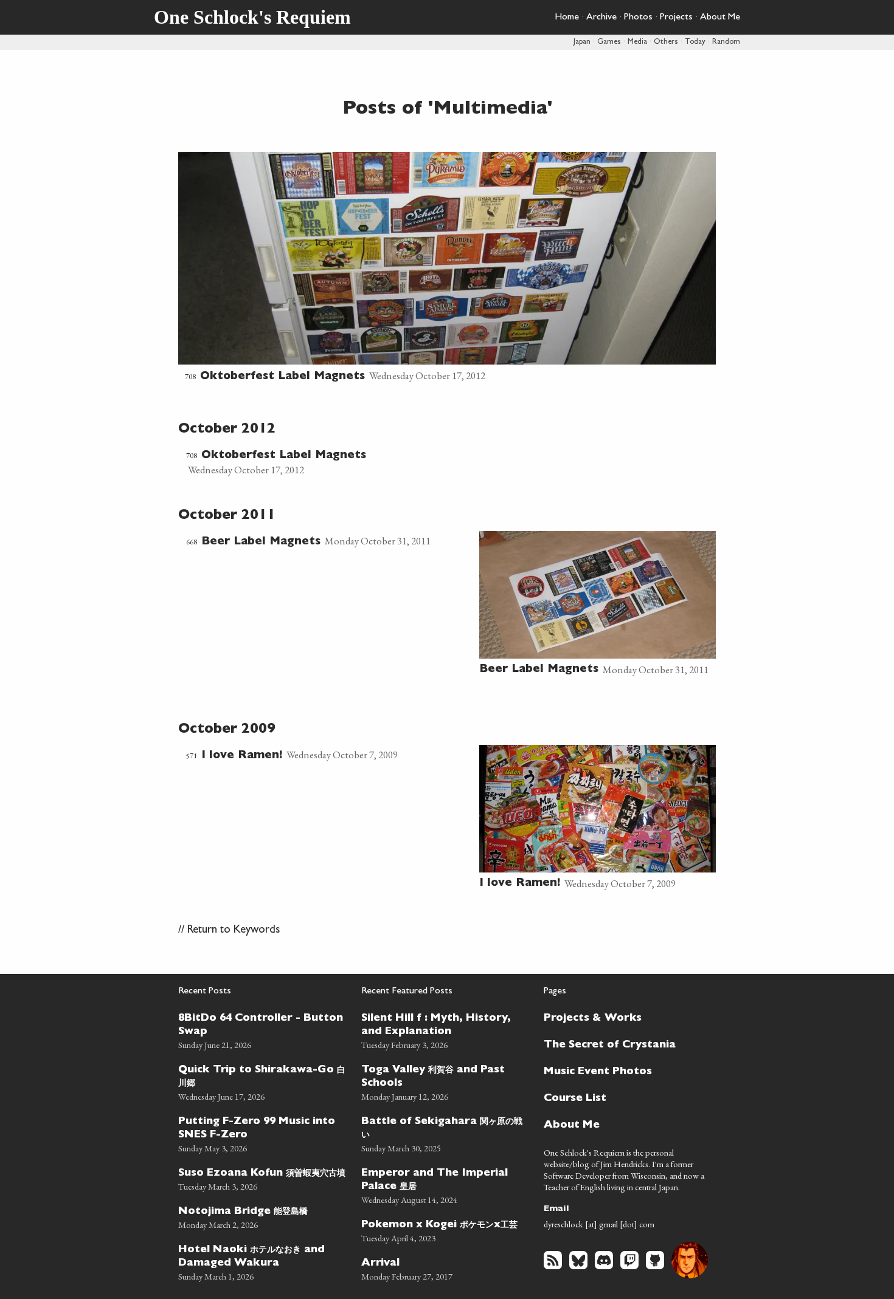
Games (609, 42)
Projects (676, 17)
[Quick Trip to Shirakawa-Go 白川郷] (262, 1081)
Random (726, 42)
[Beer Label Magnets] (329, 541)
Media (637, 42)
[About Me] (623, 1124)
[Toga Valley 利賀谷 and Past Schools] (445, 1081)
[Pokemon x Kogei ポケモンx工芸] (445, 1229)
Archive (601, 17)
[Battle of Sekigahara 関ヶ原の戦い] (445, 1133)
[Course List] (623, 1097)
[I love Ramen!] (329, 755)
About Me (720, 17)
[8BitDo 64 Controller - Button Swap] (262, 1029)
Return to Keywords (233, 930)
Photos (638, 17)
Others (666, 42)
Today (695, 42)
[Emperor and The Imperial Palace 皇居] (445, 1184)
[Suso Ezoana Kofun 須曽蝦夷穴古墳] (262, 1178)
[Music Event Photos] (623, 1070)
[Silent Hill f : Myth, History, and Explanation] (445, 1029)
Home (567, 17)
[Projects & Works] (623, 1017)
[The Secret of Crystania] (623, 1043)
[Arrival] (445, 1268)
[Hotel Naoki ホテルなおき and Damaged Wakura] (262, 1261)
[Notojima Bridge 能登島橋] (262, 1216)
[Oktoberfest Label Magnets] (447, 268)
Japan (582, 42)
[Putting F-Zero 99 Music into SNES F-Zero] (262, 1133)
